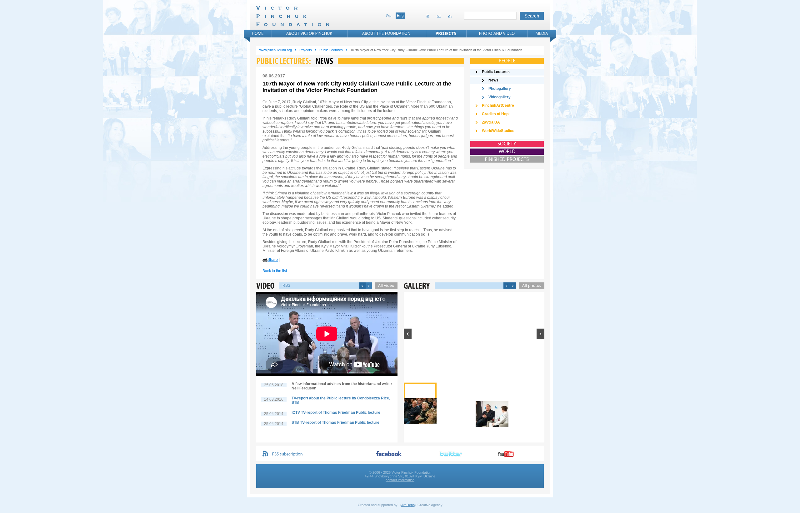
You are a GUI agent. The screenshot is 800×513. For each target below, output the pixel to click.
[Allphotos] (530, 285)
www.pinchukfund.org (275, 50)
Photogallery (499, 88)
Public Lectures (331, 50)
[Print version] (265, 259)
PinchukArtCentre (498, 105)
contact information (400, 480)
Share (273, 259)
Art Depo (408, 505)
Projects (305, 50)
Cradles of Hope (496, 114)
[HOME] (258, 33)
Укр (389, 15)
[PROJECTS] (446, 33)
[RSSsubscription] (287, 454)
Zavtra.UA (491, 122)
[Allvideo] (385, 285)
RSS (286, 285)
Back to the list (274, 271)
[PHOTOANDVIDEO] (497, 33)
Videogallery (499, 97)
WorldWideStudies (498, 131)
